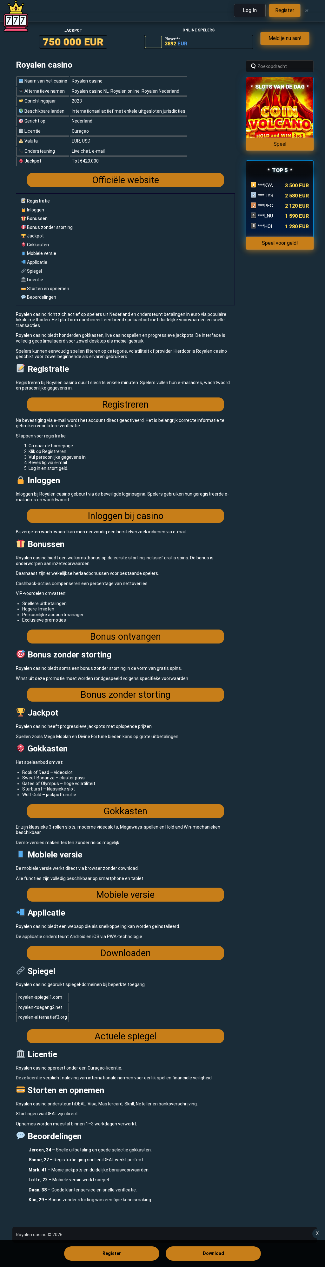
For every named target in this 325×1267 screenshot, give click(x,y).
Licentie (34, 279)
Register (112, 1253)
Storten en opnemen (47, 288)
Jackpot (35, 235)
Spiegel (34, 271)
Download (213, 1253)
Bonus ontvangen (125, 636)
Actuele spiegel (125, 1036)
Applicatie (36, 262)
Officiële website (125, 180)
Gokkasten (37, 244)
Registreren (125, 404)
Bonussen (37, 218)
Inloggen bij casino (125, 515)
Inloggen (35, 209)
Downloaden (125, 953)
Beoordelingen (41, 297)
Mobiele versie (41, 253)
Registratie (38, 200)
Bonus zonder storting (49, 227)
